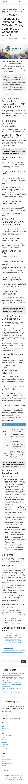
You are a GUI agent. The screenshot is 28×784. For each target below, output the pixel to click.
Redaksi (4, 765)
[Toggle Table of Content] (10, 94)
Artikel (3, 558)
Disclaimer (4, 756)
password (16, 210)
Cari (3, 659)
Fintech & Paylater (12, 8)
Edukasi (4, 731)
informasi (16, 558)
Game (3, 737)
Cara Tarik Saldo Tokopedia (11, 650)
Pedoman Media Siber (8, 763)
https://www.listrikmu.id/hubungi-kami (15, 624)
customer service (19, 381)
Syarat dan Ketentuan (7, 768)
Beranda (4, 8)
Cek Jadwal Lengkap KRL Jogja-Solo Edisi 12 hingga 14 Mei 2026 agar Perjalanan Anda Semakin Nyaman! (14, 679)
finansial (4, 560)
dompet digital (21, 229)
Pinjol (3, 746)
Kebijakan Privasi (6, 759)
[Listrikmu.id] (7, 2)
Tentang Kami (5, 770)
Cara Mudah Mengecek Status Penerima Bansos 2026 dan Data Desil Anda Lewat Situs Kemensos (13, 684)
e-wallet (9, 507)
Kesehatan (4, 739)
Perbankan (5, 744)
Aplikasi (4, 726)
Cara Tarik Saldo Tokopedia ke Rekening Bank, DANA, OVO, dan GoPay (13, 642)
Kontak (4, 761)
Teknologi (4, 748)
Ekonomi (4, 733)
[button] (19, 2)
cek (22, 395)
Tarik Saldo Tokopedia (17, 652)
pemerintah (12, 561)
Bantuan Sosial (6, 728)
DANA (3, 71)
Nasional (4, 742)
